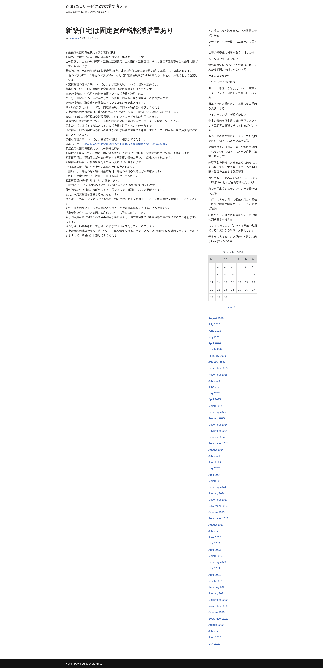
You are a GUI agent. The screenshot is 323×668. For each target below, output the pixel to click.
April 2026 (214, 343)
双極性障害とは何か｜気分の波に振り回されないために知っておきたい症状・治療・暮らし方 (232, 151)
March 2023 (215, 556)
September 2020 (218, 618)
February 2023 (217, 562)
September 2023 (218, 518)
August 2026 (216, 318)
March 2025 (215, 406)
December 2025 (218, 368)
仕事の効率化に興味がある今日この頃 (231, 52)
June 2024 (214, 462)
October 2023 (216, 512)
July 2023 (214, 531)
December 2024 (218, 424)
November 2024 (218, 430)
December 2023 (218, 499)
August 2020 (216, 624)
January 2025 (216, 418)
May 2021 (214, 568)
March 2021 (215, 581)
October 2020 (216, 612)
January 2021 (216, 593)
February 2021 (217, 587)
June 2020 (214, 637)
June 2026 (214, 330)
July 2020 (214, 631)
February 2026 (217, 355)
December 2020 (218, 599)
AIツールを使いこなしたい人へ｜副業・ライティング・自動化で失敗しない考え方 (232, 93)
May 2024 (214, 468)
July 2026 (214, 324)
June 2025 (214, 387)
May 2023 (214, 543)
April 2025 (214, 399)
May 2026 (214, 337)
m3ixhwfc (74, 38)
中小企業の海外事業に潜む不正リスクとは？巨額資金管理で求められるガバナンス (232, 125)
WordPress (95, 663)
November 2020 (218, 606)
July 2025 (214, 380)
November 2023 (218, 506)
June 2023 (214, 537)
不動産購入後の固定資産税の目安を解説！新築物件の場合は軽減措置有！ (126, 144)
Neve (69, 663)
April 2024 (214, 474)
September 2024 (218, 443)
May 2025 (214, 393)
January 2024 (216, 493)
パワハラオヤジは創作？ (223, 82)
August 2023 (216, 524)
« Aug (231, 307)
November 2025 (218, 374)
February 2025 (217, 412)
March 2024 (215, 481)
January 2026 (216, 362)
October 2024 (216, 437)
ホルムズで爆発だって (221, 75)
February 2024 (217, 487)
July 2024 (214, 455)
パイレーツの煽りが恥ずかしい (227, 114)
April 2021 (214, 574)
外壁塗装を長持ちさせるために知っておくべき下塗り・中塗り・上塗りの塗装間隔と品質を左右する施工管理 (232, 167)
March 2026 (215, 349)
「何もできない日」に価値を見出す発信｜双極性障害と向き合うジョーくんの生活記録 (232, 204)
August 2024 (216, 449)
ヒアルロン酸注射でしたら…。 (227, 58)
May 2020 (214, 643)
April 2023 (214, 549)
